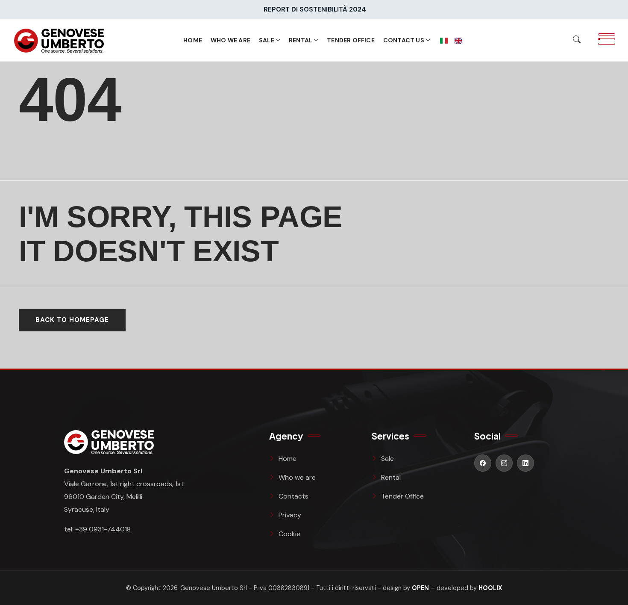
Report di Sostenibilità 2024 (315, 9)
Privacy (290, 515)
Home (192, 40)
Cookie (289, 533)
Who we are (230, 40)
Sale (266, 40)
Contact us (403, 40)
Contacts (293, 496)
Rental (300, 40)
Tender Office (351, 40)
